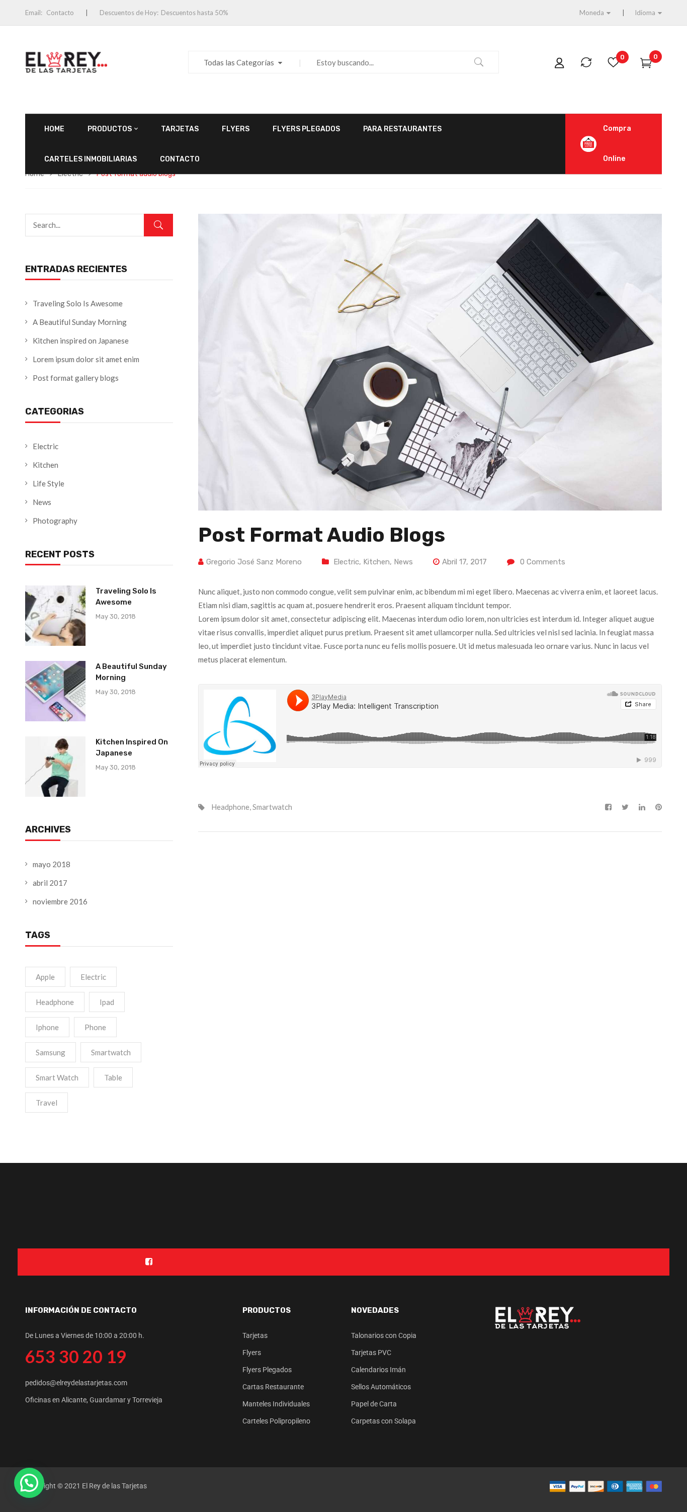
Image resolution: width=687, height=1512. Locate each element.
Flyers (251, 1353)
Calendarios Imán (378, 1370)
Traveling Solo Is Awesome (78, 303)
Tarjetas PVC (371, 1353)
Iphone (47, 1027)
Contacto (60, 13)
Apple (45, 976)
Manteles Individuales (276, 1404)
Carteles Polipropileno (276, 1421)
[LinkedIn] (642, 807)
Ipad (107, 1001)
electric (93, 976)
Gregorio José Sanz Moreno (254, 561)
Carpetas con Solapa (383, 1421)
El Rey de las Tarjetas (114, 1486)
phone (95, 1027)
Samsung (50, 1052)
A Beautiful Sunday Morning (80, 321)
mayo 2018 (51, 864)
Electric (45, 446)
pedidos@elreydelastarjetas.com (76, 1383)
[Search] (158, 225)
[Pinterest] (656, 807)
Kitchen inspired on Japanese (81, 340)
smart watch (57, 1077)
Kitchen (45, 464)
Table (113, 1077)
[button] (29, 1483)
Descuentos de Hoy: (129, 13)
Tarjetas (255, 1335)
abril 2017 (50, 882)
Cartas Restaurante (273, 1387)
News (42, 502)
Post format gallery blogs (76, 377)
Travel (46, 1102)
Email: (33, 13)
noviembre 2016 (60, 901)
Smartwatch (111, 1052)
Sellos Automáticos (381, 1387)
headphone (55, 1001)
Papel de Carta (374, 1404)
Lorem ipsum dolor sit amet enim (86, 359)
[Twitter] (625, 807)
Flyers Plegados (267, 1370)
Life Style (48, 483)
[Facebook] (611, 807)
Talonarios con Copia (383, 1335)
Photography (55, 520)
